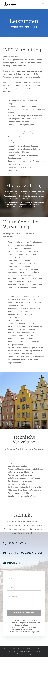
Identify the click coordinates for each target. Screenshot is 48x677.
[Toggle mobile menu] (43, 4)
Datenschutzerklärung (24, 654)
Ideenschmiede (27, 651)
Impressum (36, 651)
